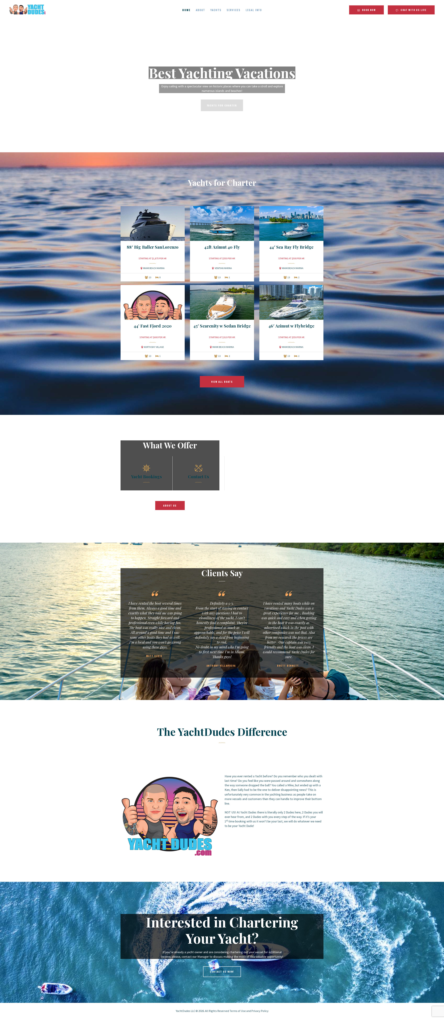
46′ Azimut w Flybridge (291, 326)
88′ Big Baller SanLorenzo (153, 247)
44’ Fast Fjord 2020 (153, 326)
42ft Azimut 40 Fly (222, 247)
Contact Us (198, 476)
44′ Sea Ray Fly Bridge (291, 247)
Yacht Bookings (146, 476)
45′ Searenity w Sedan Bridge (222, 326)
